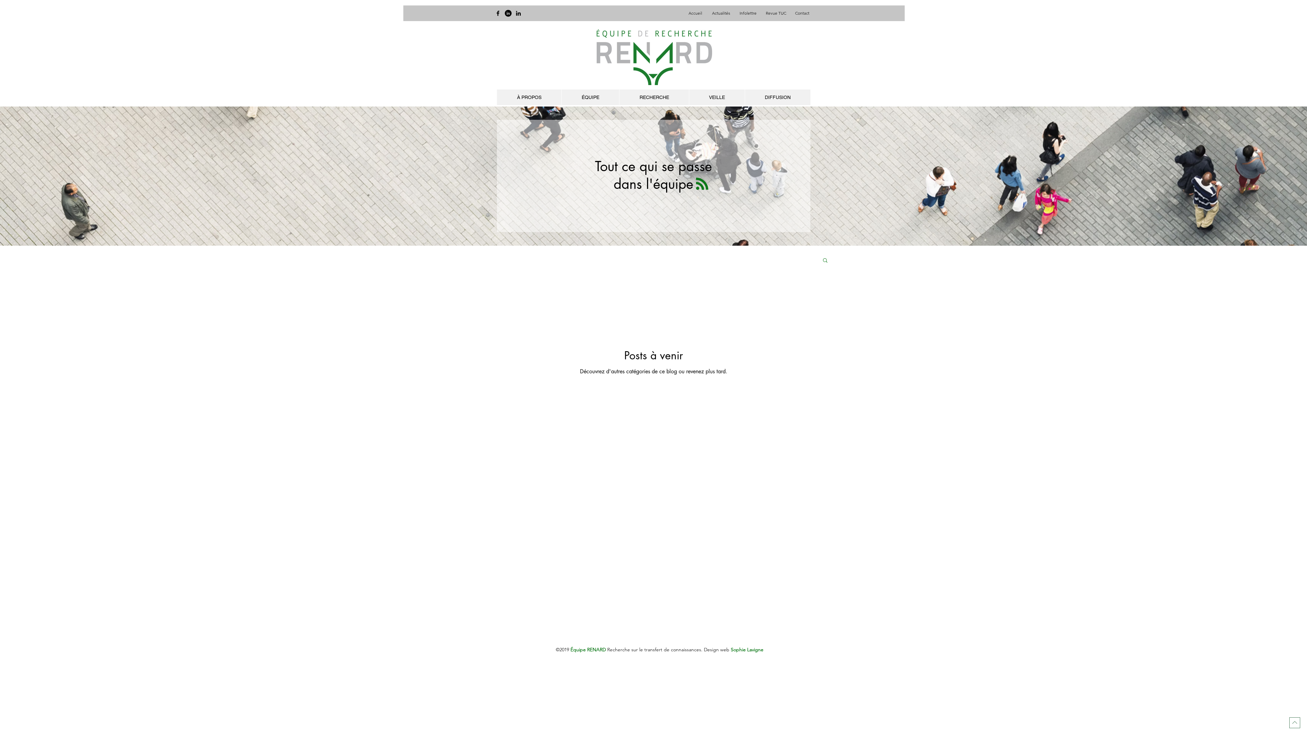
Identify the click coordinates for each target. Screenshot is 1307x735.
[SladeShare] (518, 13)
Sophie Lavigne (747, 650)
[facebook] (498, 13)
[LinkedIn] (508, 13)
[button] (825, 260)
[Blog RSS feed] (702, 184)
